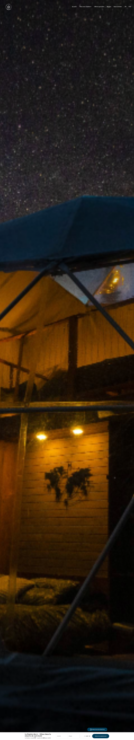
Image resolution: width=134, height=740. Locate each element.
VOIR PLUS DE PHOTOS (98, 729)
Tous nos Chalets (85, 6)
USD (129, 6)
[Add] (90, 735)
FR (125, 6)
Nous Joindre (118, 6)
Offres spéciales (99, 6)
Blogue (109, 6)
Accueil (74, 6)
